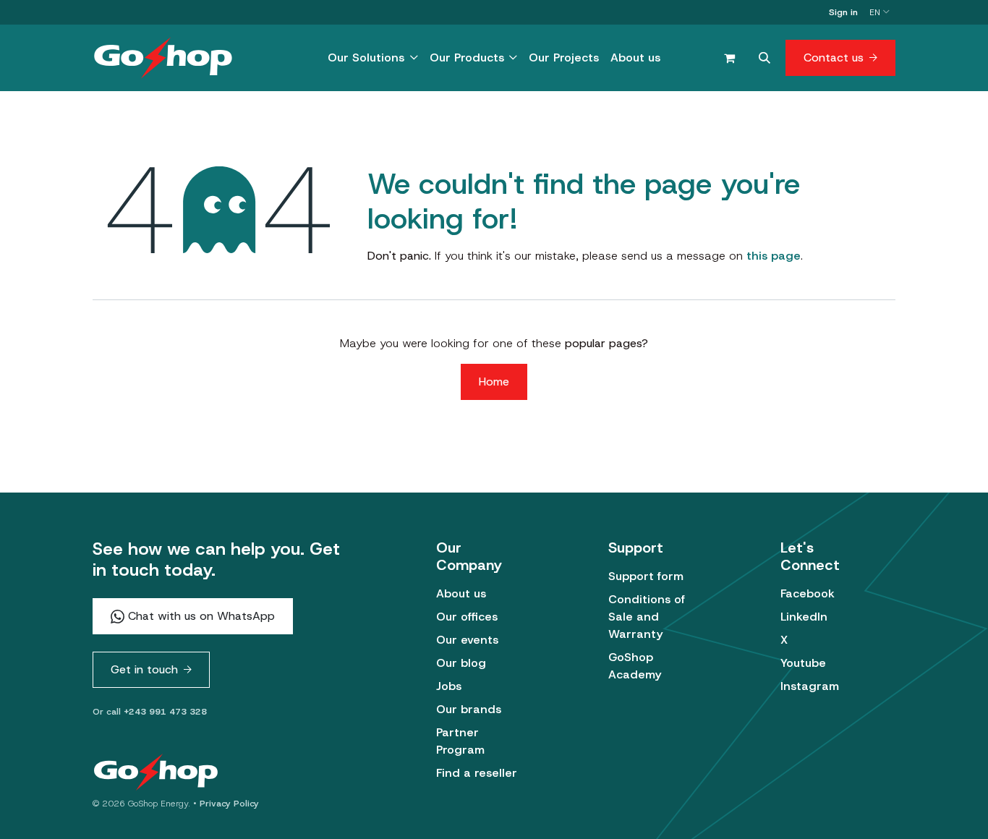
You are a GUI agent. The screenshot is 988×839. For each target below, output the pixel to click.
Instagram (809, 686)
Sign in (843, 12)
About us (461, 593)
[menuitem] (372, 57)
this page (773, 255)
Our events (467, 639)
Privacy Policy (229, 803)
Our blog (461, 662)
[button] (764, 58)
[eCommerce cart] (729, 57)
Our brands (468, 709)
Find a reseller (476, 772)
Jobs (448, 686)
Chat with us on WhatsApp (199, 615)
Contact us (834, 57)
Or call (150, 711)
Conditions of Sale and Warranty (646, 617)
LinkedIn (803, 616)
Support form (645, 576)
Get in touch (144, 669)
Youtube (803, 662)
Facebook (807, 593)
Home (494, 381)
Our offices (467, 616)
